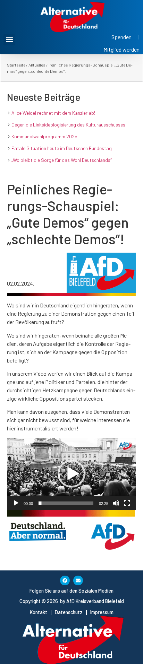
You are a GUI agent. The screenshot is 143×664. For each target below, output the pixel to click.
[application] (71, 474)
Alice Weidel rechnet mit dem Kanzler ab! (53, 113)
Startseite (16, 64)
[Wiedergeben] (15, 503)
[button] (9, 39)
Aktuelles (36, 64)
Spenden (121, 37)
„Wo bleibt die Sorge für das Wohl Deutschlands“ (61, 160)
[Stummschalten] (115, 503)
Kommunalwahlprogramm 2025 (44, 136)
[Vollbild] (127, 503)
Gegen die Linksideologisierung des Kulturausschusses (68, 125)
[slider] (66, 503)
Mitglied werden (121, 49)
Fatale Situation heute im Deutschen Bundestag (61, 148)
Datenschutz (69, 612)
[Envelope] (78, 580)
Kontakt (38, 612)
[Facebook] (65, 580)
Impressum (101, 612)
